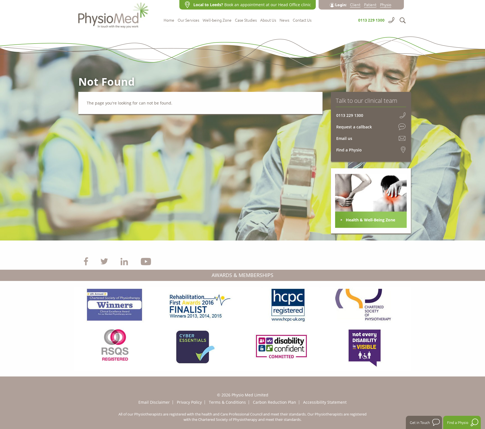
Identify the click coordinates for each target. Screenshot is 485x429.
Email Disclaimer (154, 402)
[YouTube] (146, 261)
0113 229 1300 (371, 19)
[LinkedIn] (124, 261)
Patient (370, 4)
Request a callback (354, 127)
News (284, 20)
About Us (268, 20)
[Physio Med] (116, 14)
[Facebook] (86, 261)
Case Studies (246, 20)
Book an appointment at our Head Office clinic (252, 4)
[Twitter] (104, 261)
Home (169, 20)
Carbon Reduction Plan (274, 402)
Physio (385, 4)
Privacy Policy (189, 402)
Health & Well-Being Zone (370, 220)
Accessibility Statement (325, 402)
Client (355, 4)
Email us (344, 138)
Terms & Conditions (227, 402)
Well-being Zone (217, 20)
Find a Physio (349, 150)
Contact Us (302, 20)
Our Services (188, 20)
